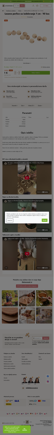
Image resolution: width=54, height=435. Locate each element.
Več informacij (15, 217)
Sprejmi (44, 220)
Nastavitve (10, 220)
